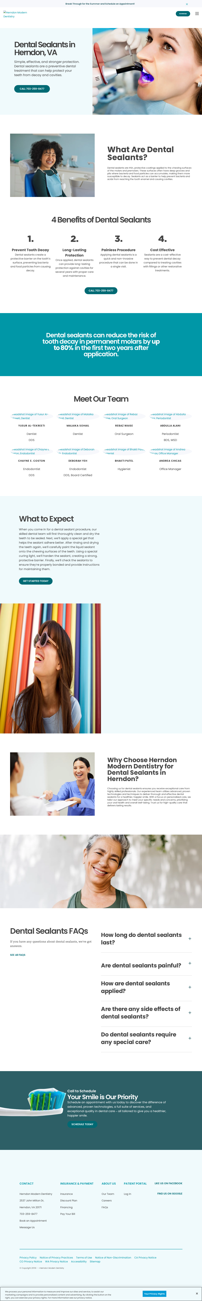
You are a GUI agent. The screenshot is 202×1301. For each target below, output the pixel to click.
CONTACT (26, 1184)
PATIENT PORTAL (135, 1184)
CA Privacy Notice (145, 1257)
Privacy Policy (28, 1257)
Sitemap (95, 1261)
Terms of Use (84, 1257)
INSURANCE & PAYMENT (76, 1184)
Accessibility (79, 1261)
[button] (197, 14)
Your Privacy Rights (154, 1293)
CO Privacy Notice (31, 1261)
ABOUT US (109, 1184)
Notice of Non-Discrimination (113, 1257)
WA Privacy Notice (56, 1261)
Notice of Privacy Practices (56, 1257)
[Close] (196, 1293)
